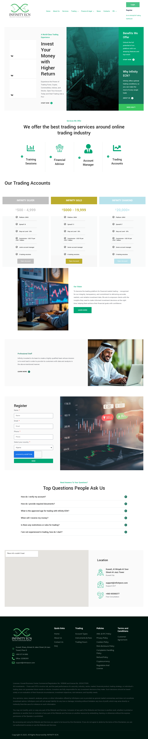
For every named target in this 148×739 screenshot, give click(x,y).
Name (16, 410)
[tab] (74, 496)
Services (65, 11)
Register (129, 10)
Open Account (26, 261)
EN (114, 11)
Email (16, 421)
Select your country (21, 442)
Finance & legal (86, 11)
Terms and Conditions (123, 630)
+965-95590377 (113, 593)
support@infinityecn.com (117, 583)
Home (48, 11)
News (99, 11)
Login (133, 4)
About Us (56, 11)
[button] (75, 11)
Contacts (106, 11)
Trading (73, 11)
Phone (16, 431)
